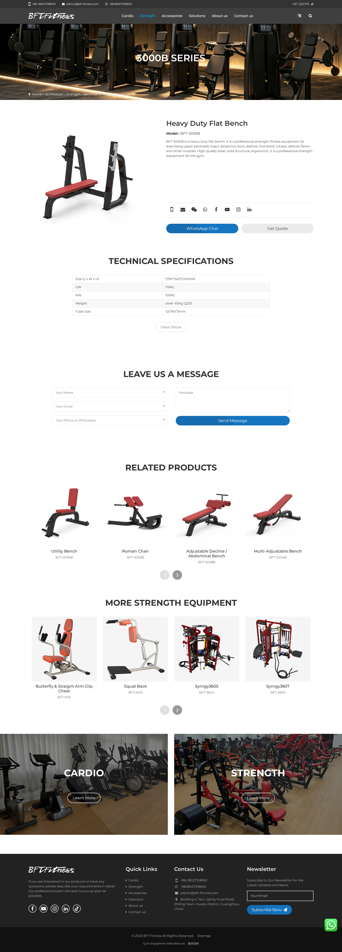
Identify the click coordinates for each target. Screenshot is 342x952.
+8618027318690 (120, 4)
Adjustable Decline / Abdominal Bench (206, 553)
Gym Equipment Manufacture (164, 943)
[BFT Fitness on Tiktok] (77, 909)
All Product (54, 94)
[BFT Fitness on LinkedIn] (66, 909)
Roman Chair (135, 551)
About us (220, 16)
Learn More (84, 798)
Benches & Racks (97, 94)
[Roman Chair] (135, 513)
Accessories (172, 16)
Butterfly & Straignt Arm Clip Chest (64, 688)
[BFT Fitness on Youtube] (44, 909)
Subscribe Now (267, 909)
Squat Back (135, 686)
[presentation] (164, 575)
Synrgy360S (206, 686)
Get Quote (277, 228)
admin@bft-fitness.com (82, 4)
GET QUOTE (301, 4)
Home (37, 94)
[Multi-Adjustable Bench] (277, 513)
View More (171, 327)
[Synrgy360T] (277, 648)
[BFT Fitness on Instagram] (55, 909)
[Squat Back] (135, 648)
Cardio (127, 16)
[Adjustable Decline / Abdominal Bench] (206, 513)
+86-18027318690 (44, 4)
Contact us (243, 16)
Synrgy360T (278, 686)
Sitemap (204, 936)
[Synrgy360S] (206, 648)
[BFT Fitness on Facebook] (32, 909)
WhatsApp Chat (202, 228)
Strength (147, 16)
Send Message (232, 420)
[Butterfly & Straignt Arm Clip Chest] (64, 648)
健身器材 (193, 943)
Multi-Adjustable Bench (278, 551)
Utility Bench (64, 551)
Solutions (197, 16)
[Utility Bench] (64, 513)
